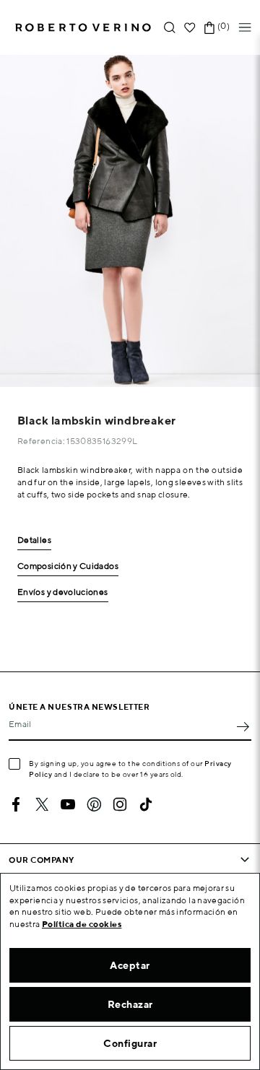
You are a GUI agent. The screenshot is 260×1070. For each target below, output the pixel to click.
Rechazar (130, 1004)
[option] (130, 221)
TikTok (146, 804)
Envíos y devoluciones (62, 592)
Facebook (16, 804)
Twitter (42, 804)
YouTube (68, 804)
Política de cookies (82, 923)
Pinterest (94, 804)
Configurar (130, 1043)
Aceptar (130, 965)
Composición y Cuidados (67, 566)
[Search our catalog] (170, 28)
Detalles (34, 540)
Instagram (120, 804)
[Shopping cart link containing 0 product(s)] (209, 28)
